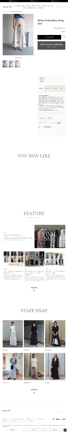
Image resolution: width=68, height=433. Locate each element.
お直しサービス (32, 421)
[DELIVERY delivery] (34, 1)
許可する (33, 429)
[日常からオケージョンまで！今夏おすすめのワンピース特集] (55, 258)
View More (34, 288)
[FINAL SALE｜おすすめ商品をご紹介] (50, 236)
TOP (3, 11)
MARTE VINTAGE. (47, 122)
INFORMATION (30, 7)
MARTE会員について (30, 419)
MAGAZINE (44, 5)
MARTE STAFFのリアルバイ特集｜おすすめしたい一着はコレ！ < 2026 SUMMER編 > (34, 272)
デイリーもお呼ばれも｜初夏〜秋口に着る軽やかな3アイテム (13, 272)
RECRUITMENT (41, 7)
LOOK (52, 5)
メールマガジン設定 (39, 419)
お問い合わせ (5, 419)
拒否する (55, 429)
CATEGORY (28, 5)
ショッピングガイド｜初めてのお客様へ (17, 419)
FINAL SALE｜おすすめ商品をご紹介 (12, 235)
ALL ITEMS (18, 5)
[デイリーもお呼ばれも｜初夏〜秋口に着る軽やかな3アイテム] (14, 258)
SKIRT (59, 123)
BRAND (23, 5)
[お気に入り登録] (64, 37)
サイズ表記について (15, 421)
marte (7, 232)
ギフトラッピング (24, 421)
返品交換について (6, 421)
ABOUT (35, 7)
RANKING (33, 5)
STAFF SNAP (38, 5)
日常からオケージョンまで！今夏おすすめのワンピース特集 (55, 272)
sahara (7, 268)
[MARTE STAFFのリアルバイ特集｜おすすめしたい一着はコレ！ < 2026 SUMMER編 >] (34, 258)
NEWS (48, 5)
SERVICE (24, 7)
